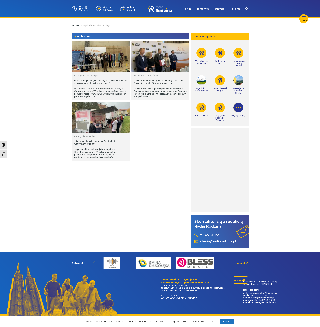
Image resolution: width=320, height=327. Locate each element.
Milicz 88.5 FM (131, 8)
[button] (94, 263)
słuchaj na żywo (108, 8)
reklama (235, 8)
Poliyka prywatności (203, 321)
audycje (219, 8)
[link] (201, 56)
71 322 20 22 (209, 235)
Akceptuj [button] (227, 321)
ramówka (203, 8)
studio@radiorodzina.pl (218, 241)
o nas (187, 8)
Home (75, 25)
